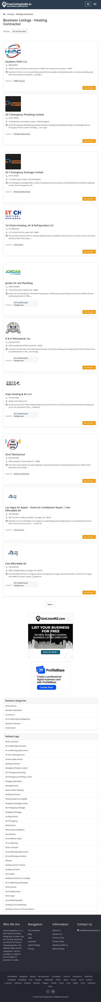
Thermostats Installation (14, 830)
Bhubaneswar (43, 976)
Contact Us (57, 934)
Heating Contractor (12, 763)
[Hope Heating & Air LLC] (13, 383)
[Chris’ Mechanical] (13, 443)
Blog (30, 934)
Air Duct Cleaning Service (14, 755)
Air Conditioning (11, 843)
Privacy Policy (58, 941)
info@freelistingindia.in (90, 930)
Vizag (50, 986)
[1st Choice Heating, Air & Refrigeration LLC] (13, 214)
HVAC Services (19, 81)
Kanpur (74, 979)
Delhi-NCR (88, 976)
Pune (68, 983)
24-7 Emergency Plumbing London (18, 777)
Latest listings (34, 945)
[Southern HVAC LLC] (13, 51)
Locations (32, 941)
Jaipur (66, 979)
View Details (89, 88)
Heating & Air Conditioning (15, 905)
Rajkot (75, 983)
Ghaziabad (22, 979)
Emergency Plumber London (16, 768)
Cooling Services (11, 816)
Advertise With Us (60, 945)
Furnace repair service (13, 759)
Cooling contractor (12, 869)
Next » (50, 604)
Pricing (31, 949)
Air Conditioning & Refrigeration (21, 303)
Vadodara (91, 983)
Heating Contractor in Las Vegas (17, 878)
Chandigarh (56, 976)
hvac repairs (10, 874)
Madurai (27, 983)
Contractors (18, 245)
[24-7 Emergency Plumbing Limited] (13, 104)
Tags (30, 937)
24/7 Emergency (11, 821)
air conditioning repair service (16, 750)
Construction (19, 530)
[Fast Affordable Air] (13, 553)
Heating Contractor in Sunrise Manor (19, 909)
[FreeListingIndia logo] (17, 4)
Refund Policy (58, 949)
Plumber (8, 860)
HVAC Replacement (12, 891)
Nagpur (46, 983)
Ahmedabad (12, 976)
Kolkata (89, 979)
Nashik (54, 983)
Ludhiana (18, 983)
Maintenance (10, 825)
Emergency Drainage (13, 812)
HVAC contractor (11, 741)
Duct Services (10, 834)
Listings (10, 14)
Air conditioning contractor (15, 746)
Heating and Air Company (15, 865)
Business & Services (21, 474)
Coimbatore (77, 976)
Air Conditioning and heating (16, 882)
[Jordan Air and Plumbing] (13, 272)
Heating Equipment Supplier (16, 799)
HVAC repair (10, 896)
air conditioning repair (13, 900)
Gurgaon (38, 979)
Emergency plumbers (13, 781)
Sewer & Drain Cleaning (14, 790)
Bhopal (33, 976)
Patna (61, 983)
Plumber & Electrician (22, 134)
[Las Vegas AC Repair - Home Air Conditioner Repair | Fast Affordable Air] (13, 497)
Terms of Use (58, 937)
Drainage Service (11, 785)
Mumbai (36, 983)
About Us (56, 930)
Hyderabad (48, 979)
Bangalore (23, 976)
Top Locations (34, 930)
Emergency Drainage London (16, 803)
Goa (30, 979)
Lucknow (8, 983)
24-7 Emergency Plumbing (15, 772)
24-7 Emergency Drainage (15, 807)
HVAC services (10, 887)
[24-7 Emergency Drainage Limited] (13, 161)
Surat (83, 983)
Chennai (66, 976)
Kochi (81, 979)
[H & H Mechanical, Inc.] (13, 328)
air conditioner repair (13, 838)
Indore (58, 979)
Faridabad (12, 979)
